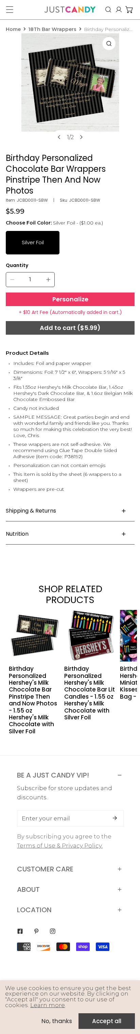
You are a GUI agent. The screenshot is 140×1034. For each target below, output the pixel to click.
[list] (70, 91)
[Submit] (115, 818)
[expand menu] (9, 9)
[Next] (81, 137)
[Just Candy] (70, 9)
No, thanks (56, 1021)
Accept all (106, 1021)
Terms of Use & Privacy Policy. (60, 845)
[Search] (108, 9)
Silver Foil (33, 242)
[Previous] (59, 137)
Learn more (47, 1005)
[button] (129, 9)
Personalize (70, 299)
